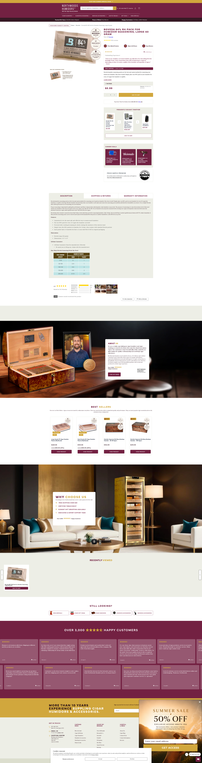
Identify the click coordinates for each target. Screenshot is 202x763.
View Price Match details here (114, 177)
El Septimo (99, 740)
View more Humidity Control (59, 25)
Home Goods (78, 742)
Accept (100, 759)
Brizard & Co (100, 733)
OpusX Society (100, 745)
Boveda (78, 25)
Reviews (122, 740)
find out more (114, 374)
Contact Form (123, 735)
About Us (122, 731)
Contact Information (125, 738)
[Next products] (200, 575)
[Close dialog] (199, 702)
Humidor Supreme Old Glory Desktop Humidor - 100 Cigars (140, 439)
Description (66, 196)
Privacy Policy (94, 755)
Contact (59, 732)
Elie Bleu (99, 742)
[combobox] (98, 8)
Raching (99, 747)
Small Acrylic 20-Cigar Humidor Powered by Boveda (86, 439)
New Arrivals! (78, 731)
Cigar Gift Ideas (79, 733)
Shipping (142, 86)
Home (72, 25)
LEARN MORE (108, 80)
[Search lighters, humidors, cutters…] (114, 8)
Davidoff (99, 735)
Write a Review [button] (143, 299)
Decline (132, 759)
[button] (67, 15)
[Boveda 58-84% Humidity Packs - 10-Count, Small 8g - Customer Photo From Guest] (103, 291)
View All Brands (101, 731)
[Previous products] (2, 575)
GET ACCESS (170, 747)
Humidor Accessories (80, 738)
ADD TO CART (16, 588)
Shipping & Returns (101, 196)
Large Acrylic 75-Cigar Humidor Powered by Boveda (60, 439)
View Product (61, 451)
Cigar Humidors (79, 735)
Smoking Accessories (80, 740)
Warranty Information (135, 196)
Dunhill (99, 738)
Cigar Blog (122, 733)
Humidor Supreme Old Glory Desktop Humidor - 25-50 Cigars (114, 439)
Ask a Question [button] (128, 299)
